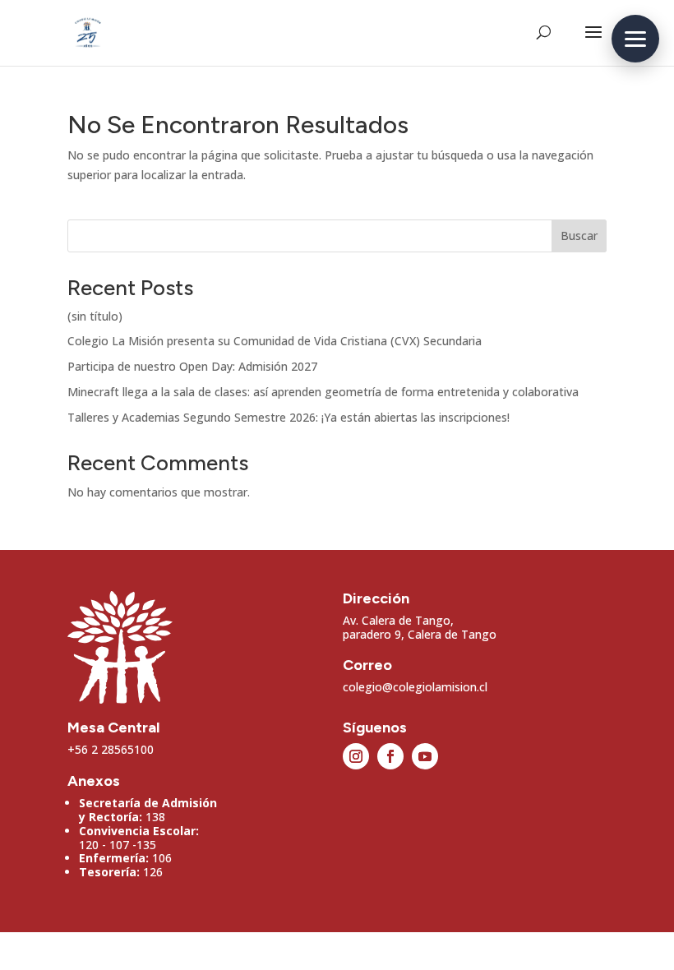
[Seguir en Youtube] (425, 756)
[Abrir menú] (635, 38)
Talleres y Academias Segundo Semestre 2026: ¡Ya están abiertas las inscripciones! (288, 417)
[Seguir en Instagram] (356, 756)
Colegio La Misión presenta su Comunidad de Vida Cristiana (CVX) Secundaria (274, 341)
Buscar (579, 235)
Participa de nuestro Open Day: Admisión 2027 (192, 366)
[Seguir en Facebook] (390, 756)
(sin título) (94, 316)
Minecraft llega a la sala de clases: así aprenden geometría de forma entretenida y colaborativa (323, 392)
